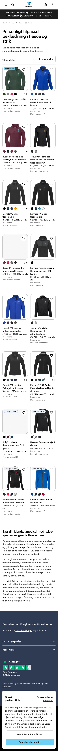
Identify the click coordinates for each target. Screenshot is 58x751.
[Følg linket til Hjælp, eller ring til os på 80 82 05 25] (45, 4)
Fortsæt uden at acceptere (45, 699)
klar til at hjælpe (23, 630)
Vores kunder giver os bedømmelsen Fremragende (25, 684)
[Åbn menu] (5, 5)
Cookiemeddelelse (14, 727)
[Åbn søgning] (12, 4)
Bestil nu (48, 16)
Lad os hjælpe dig (11, 641)
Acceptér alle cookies (30, 742)
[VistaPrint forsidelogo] (29, 5)
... (13, 22)
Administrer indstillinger (30, 734)
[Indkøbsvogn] (52, 4)
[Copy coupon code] (21, 16)
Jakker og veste (25, 23)
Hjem (4, 23)
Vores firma (8, 649)
